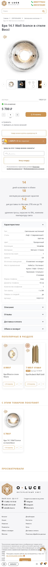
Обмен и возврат (8, 530)
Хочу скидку (24, 160)
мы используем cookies (14, 556)
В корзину (37, 114)
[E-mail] (3, 508)
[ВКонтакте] (25, 508)
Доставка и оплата (32, 530)
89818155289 (39, 5)
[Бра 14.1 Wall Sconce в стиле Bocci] (12, 420)
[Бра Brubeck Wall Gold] (35, 354)
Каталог (4, 516)
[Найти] (43, 11)
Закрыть (25, 561)
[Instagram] (25, 505)
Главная (5, 18)
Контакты (29, 520)
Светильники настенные (31, 18)
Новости (29, 523)
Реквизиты (5, 527)
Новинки (5, 523)
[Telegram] (25, 502)
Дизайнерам (30, 516)
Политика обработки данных (36, 534)
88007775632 (39, 2)
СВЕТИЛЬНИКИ (16, 18)
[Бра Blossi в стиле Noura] (12, 354)
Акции (4, 520)
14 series (40, 246)
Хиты (27, 527)
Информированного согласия (34, 169)
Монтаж (4, 534)
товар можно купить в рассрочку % (24, 133)
